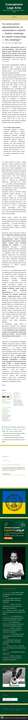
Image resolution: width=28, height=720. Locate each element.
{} (17, 464)
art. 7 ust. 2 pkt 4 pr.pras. (12, 237)
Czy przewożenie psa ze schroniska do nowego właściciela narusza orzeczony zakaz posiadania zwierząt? (13, 618)
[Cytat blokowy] (12, 464)
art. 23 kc (14, 429)
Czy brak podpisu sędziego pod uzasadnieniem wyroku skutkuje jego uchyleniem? (13, 594)
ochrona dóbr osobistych (10, 427)
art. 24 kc (19, 429)
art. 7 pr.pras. (10, 431)
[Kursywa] (5, 464)
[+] (19, 464)
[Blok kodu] (14, 464)
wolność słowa (18, 431)
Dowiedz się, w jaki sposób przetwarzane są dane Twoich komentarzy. (13, 469)
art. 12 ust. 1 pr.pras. (18, 292)
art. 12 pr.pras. (7, 429)
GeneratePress (24, 717)
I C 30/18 (12, 205)
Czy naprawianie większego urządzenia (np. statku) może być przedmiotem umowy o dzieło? (13, 439)
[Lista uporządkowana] (9, 464)
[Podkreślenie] (6, 464)
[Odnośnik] (15, 464)
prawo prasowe (21, 427)
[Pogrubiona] (3, 464)
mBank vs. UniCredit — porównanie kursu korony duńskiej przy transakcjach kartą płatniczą (12, 606)
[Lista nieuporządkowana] (11, 464)
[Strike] (8, 464)
